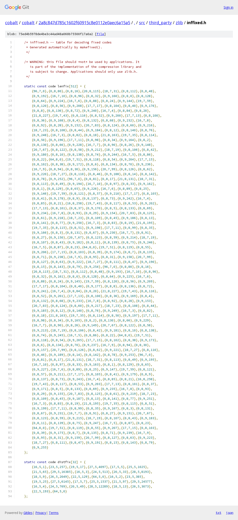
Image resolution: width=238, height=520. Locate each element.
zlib (179, 22)
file (100, 34)
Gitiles (28, 512)
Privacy (40, 512)
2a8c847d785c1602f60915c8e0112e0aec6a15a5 (84, 22)
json (229, 512)
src (142, 22)
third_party (160, 22)
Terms (54, 512)
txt (218, 512)
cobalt (11, 22)
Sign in (228, 7)
